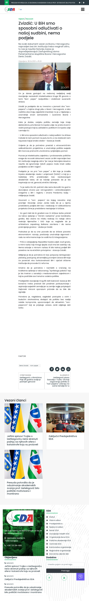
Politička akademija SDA (60, 540)
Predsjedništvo (56, 523)
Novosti (29, 19)
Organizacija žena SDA (59, 537)
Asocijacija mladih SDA (59, 533)
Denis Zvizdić (23, 366)
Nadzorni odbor (56, 527)
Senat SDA (54, 530)
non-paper (34, 366)
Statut (52, 517)
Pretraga (65, 570)
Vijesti (21, 19)
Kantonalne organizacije (60, 547)
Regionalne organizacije (60, 550)
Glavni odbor (55, 520)
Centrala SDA (55, 544)
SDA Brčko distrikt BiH (59, 554)
